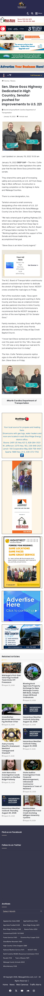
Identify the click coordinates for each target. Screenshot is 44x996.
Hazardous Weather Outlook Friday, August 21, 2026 (32, 743)
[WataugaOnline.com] (22, 5)
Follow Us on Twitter (11, 845)
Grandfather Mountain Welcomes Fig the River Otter (11, 719)
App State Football (11, 925)
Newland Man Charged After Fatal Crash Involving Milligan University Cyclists (32, 813)
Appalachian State (11, 921)
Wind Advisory (10, 966)
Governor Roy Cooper (30, 937)
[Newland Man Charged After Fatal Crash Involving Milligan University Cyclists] (32, 800)
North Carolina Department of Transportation (22, 401)
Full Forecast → (36, 75)
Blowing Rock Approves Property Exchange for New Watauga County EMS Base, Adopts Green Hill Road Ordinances (31, 690)
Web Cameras (22, 984)
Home (6, 81)
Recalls (7, 958)
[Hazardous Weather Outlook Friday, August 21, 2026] (32, 733)
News (13, 81)
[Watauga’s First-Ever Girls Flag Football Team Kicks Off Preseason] (11, 667)
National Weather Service (13, 950)
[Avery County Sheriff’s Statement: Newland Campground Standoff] (11, 734)
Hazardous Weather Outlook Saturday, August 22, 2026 (32, 719)
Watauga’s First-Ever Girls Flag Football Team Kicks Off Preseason (11, 678)
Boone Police (30, 929)
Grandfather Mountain (12, 941)
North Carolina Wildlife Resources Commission (21, 954)
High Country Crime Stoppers (15, 946)
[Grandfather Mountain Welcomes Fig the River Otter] (11, 709)
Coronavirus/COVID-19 (13, 933)
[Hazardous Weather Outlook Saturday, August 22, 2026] (32, 709)
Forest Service (10, 937)
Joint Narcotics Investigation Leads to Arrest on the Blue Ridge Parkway (11, 776)
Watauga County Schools (14, 962)
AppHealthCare (30, 921)
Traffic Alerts (35, 984)
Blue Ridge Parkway (12, 929)
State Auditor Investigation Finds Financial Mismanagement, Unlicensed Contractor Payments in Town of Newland (32, 780)
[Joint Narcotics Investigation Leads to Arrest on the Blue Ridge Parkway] (11, 765)
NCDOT (32, 950)
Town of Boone (22, 958)
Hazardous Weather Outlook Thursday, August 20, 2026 (11, 810)
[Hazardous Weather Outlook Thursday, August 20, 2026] (11, 800)
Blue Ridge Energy (31, 925)
